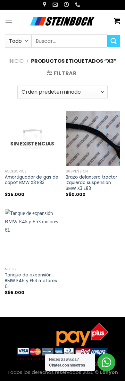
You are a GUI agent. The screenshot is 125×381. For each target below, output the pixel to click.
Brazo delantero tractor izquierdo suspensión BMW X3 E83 (91, 182)
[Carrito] (117, 21)
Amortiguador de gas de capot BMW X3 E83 (31, 180)
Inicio (16, 61)
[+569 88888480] (78, 4)
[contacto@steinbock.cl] (56, 4)
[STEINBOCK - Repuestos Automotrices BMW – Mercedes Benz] (63, 21)
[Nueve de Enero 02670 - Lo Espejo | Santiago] (45, 4)
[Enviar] (113, 41)
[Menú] (9, 21)
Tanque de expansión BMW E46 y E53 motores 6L (31, 280)
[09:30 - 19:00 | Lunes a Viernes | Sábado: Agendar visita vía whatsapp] (67, 4)
